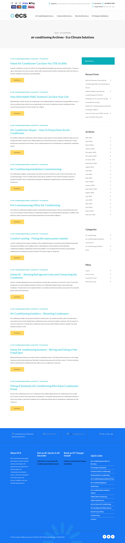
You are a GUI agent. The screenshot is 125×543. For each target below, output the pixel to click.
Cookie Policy (95, 515)
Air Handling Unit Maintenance (101, 508)
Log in (87, 271)
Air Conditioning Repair (99, 482)
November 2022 (90, 156)
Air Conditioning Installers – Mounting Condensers (39, 313)
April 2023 (88, 141)
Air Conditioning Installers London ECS (25, 59)
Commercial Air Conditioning (100, 471)
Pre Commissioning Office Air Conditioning (35, 205)
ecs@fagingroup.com (78, 434)
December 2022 (90, 152)
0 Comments (44, 59)
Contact (93, 519)
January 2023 (89, 148)
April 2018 (88, 207)
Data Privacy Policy (97, 511)
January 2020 (89, 185)
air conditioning (65, 33)
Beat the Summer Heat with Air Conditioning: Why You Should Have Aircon (97, 83)
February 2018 (90, 214)
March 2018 (89, 211)
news (87, 250)
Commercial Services (64, 16)
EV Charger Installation (100, 16)
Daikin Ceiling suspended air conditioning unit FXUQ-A (95, 93)
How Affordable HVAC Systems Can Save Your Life (39, 96)
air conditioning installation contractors (94, 240)
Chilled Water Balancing (99, 496)
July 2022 (88, 170)
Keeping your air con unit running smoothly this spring (96, 100)
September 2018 (91, 189)
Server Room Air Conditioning (101, 504)
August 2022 (89, 167)
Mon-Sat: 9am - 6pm (109, 6)
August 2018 (89, 192)
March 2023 (89, 145)
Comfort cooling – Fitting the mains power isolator (39, 238)
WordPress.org (90, 281)
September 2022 (91, 163)
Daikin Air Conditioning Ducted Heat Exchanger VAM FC (97, 107)
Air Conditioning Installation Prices (102, 479)
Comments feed (90, 278)
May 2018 (88, 203)
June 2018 (88, 200)
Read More (17, 80)
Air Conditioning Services (44, 16)
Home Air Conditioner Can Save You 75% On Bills (38, 63)
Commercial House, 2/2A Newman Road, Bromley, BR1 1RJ (73, 3)
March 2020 (89, 181)
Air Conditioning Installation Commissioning (36, 169)
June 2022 (88, 174)
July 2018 (88, 196)
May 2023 (88, 137)
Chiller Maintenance (97, 500)
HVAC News (95, 486)
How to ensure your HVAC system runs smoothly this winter (97, 115)
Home (56, 33)
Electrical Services (81, 16)
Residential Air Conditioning (100, 475)
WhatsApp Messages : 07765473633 (54, 537)
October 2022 (90, 159)
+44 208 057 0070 (50, 434)
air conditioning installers (94, 246)
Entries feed (89, 274)
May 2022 (88, 178)
